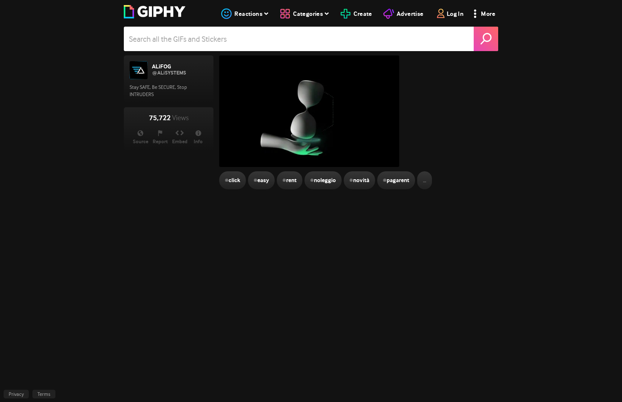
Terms (43, 394)
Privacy (16, 394)
